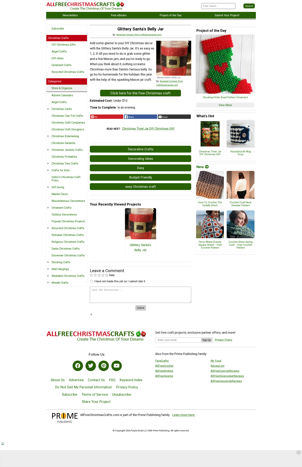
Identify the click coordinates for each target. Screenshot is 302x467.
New (200, 167)
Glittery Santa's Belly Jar (140, 247)
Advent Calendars (62, 95)
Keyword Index (131, 380)
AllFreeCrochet (164, 366)
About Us (58, 380)
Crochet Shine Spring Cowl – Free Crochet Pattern (241, 245)
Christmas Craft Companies (68, 122)
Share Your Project (96, 402)
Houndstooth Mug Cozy (240, 153)
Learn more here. (183, 415)
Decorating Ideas (140, 159)
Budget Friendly (140, 177)
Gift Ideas (58, 58)
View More (225, 105)
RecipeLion (217, 366)
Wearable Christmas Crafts (68, 276)
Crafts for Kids (61, 170)
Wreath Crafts (60, 282)
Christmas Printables (64, 156)
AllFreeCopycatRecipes (225, 371)
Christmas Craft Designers (68, 129)
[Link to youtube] (116, 366)
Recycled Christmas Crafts (68, 72)
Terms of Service (94, 394)
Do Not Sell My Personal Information (83, 387)
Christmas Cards (62, 109)
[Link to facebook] (78, 366)
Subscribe (58, 28)
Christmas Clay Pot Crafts (67, 115)
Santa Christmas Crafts (66, 248)
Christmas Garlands (63, 143)
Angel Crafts (59, 51)
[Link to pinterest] (103, 366)
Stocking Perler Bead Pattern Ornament (225, 97)
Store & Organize (62, 88)
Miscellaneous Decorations (68, 201)
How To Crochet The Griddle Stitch (210, 204)
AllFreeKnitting (164, 371)
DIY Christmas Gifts (64, 44)
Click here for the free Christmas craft (140, 93)
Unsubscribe (121, 394)
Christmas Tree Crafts (65, 163)
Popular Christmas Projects (68, 221)
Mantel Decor (60, 194)
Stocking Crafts (61, 262)
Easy (140, 168)
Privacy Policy (127, 387)
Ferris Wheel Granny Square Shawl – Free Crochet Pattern (210, 245)
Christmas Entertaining (65, 136)
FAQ (112, 380)
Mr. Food (216, 360)
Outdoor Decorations (64, 214)
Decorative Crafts (140, 149)
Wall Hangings (60, 269)
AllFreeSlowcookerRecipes (227, 376)
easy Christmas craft (140, 187)
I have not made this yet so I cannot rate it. (120, 281)
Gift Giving (58, 187)
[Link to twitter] (90, 366)
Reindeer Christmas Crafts (68, 235)
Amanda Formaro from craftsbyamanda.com (138, 34)
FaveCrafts (162, 360)
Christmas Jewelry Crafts (67, 150)
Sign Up (207, 340)
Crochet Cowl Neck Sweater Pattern (240, 204)
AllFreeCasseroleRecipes (226, 381)
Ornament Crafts (61, 65)
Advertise (76, 380)
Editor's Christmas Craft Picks (66, 178)
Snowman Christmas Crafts (68, 255)
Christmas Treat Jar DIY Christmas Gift (148, 128)
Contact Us (96, 380)
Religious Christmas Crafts (68, 241)
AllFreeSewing (164, 376)
